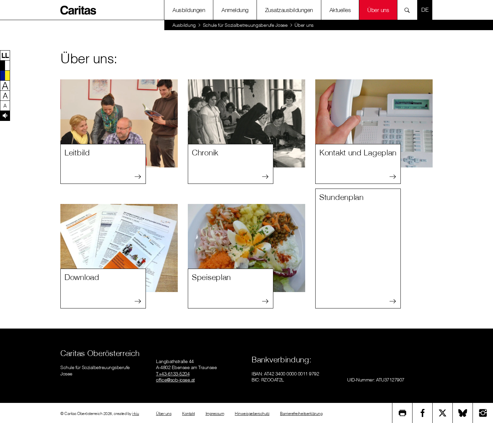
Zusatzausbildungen (289, 9)
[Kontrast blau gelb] (5, 75)
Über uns (378, 9)
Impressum (215, 413)
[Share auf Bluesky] (463, 413)
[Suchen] (409, 10)
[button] (5, 55)
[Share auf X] (443, 413)
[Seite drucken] (402, 413)
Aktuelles (340, 9)
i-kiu (135, 413)
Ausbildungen (188, 9)
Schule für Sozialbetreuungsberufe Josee (245, 25)
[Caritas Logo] (78, 9)
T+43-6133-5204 (172, 374)
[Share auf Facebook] (423, 413)
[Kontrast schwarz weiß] (5, 65)
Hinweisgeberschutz (252, 413)
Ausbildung (184, 25)
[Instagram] (483, 413)
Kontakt (188, 413)
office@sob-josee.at (175, 380)
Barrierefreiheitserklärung (301, 413)
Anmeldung (235, 9)
